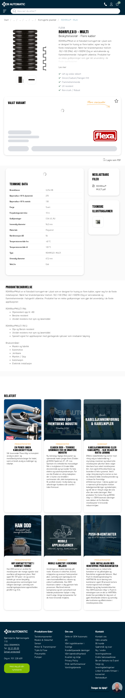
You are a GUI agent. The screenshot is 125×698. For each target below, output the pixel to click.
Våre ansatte (101, 640)
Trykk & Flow (41, 650)
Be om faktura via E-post (107, 660)
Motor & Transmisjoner (45, 646)
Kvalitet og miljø (72, 657)
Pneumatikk (40, 653)
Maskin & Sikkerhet (44, 640)
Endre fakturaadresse (105, 657)
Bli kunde (99, 643)
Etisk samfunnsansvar (75, 664)
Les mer (62, 67)
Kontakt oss (100, 636)
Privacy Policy (71, 660)
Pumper (38, 657)
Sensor (38, 643)
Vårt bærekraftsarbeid (75, 653)
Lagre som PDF (113, 160)
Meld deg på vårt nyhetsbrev (17, 668)
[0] (117, 4)
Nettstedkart (101, 677)
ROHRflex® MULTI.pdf (101, 188)
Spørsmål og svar (103, 646)
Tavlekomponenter (43, 636)
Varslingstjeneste (73, 667)
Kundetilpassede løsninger (77, 650)
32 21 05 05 (13, 648)
